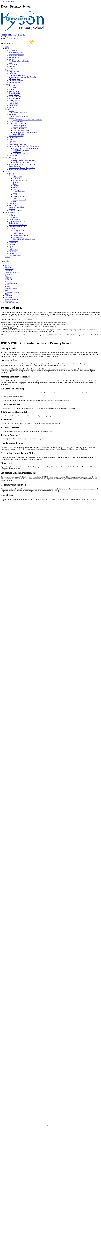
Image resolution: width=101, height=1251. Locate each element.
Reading (15, 194)
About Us (8, 48)
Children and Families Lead (17, 221)
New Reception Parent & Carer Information (22, 164)
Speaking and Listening (20, 200)
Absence (11, 111)
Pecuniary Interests (18, 128)
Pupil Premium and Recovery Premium (25, 132)
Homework (12, 205)
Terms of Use (13, 155)
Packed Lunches (18, 234)
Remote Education (18, 134)
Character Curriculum (15, 210)
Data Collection (13, 218)
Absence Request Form (20, 112)
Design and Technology (20, 180)
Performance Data (14, 141)
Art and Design (17, 177)
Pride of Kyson (13, 102)
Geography (16, 182)
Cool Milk (12, 216)
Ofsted (11, 139)
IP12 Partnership (14, 57)
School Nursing (13, 250)
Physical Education (19, 191)
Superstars (12, 107)
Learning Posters (14, 95)
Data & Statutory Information (18, 123)
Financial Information (19, 125)
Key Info (7, 109)
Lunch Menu (17, 232)
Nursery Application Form (21, 162)
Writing (15, 201)
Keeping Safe (9, 70)
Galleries (11, 89)
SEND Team (17, 152)
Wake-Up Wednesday (19, 75)
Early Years (8, 157)
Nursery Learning (14, 166)
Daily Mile (12, 86)
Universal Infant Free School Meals (24, 239)
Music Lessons (13, 241)
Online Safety (13, 73)
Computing (16, 178)
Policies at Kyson (14, 143)
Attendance (12, 118)
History (15, 184)
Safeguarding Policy (15, 79)
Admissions (12, 114)
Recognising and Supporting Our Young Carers (23, 77)
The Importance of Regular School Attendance (27, 120)
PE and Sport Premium (20, 127)
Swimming (12, 209)
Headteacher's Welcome (16, 55)
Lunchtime (12, 228)
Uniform (11, 253)
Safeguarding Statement (16, 80)
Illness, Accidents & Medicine (18, 225)
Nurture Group (13, 137)
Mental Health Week (15, 96)
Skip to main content (7, 1)
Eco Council (12, 88)
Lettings (11, 59)
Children (7, 84)
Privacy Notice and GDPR (21, 130)
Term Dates (12, 251)
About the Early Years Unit (17, 159)
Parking (11, 246)
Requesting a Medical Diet (21, 235)
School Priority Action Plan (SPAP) (20, 145)
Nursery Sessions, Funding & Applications (22, 168)
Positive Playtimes (14, 100)
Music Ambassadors (15, 98)
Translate (15, 38)
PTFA (11, 248)
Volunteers (12, 68)
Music (14, 189)
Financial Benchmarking (16, 136)
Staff (10, 63)
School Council (13, 104)
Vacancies (12, 66)
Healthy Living (13, 223)
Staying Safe (13, 105)
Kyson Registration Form (20, 116)
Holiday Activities (14, 91)
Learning (7, 171)
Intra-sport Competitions (16, 207)
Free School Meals (18, 230)
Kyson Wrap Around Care (17, 226)
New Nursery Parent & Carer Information (22, 161)
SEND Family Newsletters (21, 150)
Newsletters (12, 242)
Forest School (13, 203)
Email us (13, 35)
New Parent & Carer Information (19, 61)
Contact (7, 257)
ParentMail (12, 244)
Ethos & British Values (16, 52)
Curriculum (12, 175)
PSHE (15, 193)
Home (7, 47)
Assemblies (12, 173)
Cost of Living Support (16, 121)
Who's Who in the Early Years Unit (20, 169)
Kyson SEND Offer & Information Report (26, 148)
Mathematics (17, 187)
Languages (16, 185)
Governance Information (16, 54)
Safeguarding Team (15, 82)
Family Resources (14, 219)
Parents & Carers (10, 212)
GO (28, 43)
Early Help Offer (14, 72)
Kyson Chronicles (14, 93)
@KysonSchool (21, 35)
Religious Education (19, 196)
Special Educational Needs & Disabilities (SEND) (24, 146)
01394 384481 (5, 35)
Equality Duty (13, 50)
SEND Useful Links (19, 153)
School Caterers (17, 237)
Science (15, 198)
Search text (4, 43)
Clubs (10, 214)
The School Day (14, 64)
